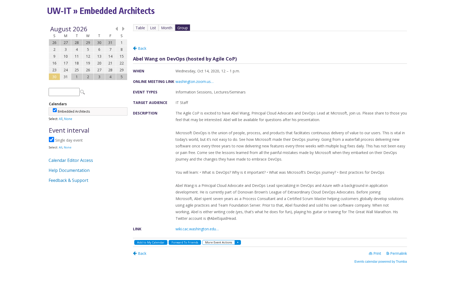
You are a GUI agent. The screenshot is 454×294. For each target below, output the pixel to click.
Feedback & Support (68, 180)
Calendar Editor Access (71, 160)
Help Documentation (69, 170)
